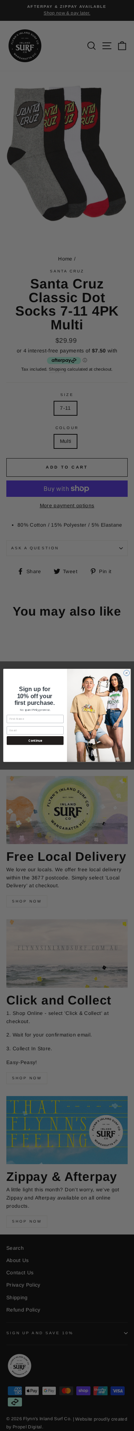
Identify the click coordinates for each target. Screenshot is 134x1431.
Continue (35, 741)
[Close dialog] (126, 673)
